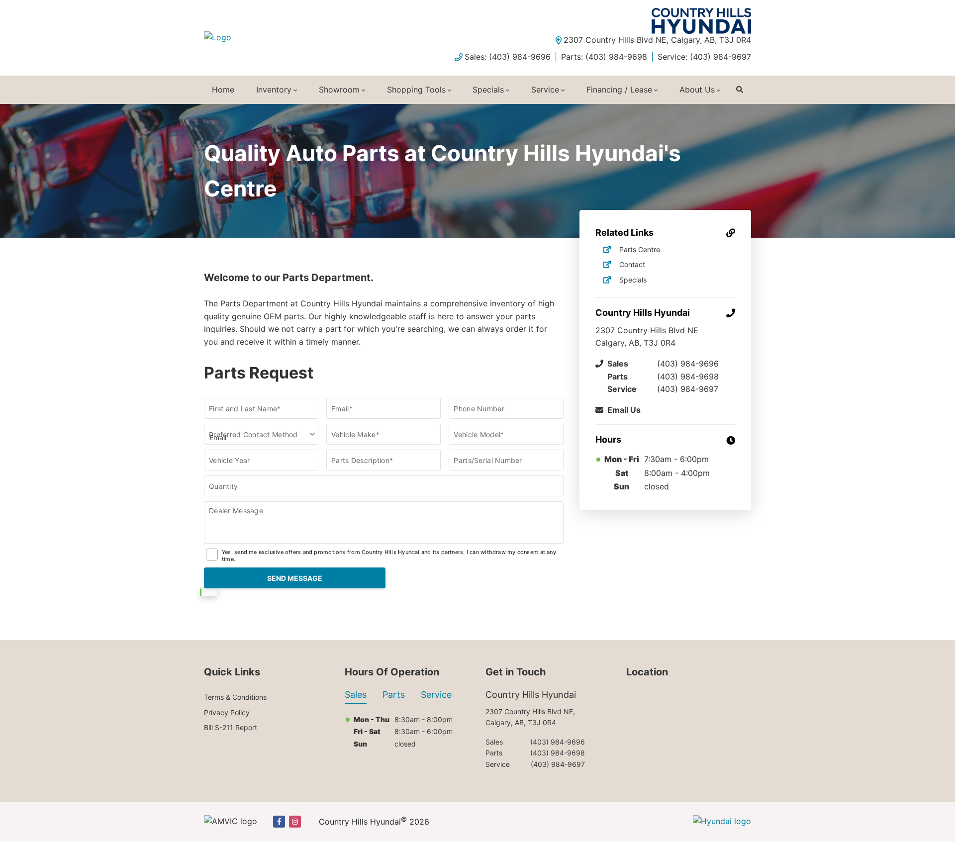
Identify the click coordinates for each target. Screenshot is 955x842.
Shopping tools (416, 89)
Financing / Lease (619, 89)
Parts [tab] (393, 694)
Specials (488, 89)
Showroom (339, 89)
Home (223, 89)
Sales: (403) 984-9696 (508, 57)
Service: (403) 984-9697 (704, 57)
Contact (632, 264)
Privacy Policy (227, 712)
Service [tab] (436, 694)
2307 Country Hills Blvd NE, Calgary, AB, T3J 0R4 (657, 40)
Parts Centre (639, 249)
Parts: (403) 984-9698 (604, 57)
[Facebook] (279, 822)
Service (545, 89)
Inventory (273, 89)
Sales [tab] (356, 694)
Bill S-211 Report (230, 727)
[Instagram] (295, 822)
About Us (697, 89)
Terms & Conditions (235, 697)
